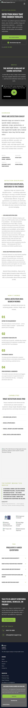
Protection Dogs (5, 678)
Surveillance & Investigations (8, 682)
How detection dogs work (15, 42)
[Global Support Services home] (8, 4)
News (3, 665)
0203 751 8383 (8, 47)
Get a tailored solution (14, 37)
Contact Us (4, 668)
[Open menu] (24, 4)
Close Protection (5, 680)
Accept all (14, 696)
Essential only (14, 700)
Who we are (4, 661)
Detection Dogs (5, 675)
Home (3, 659)
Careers (3, 663)
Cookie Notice (6, 704)
